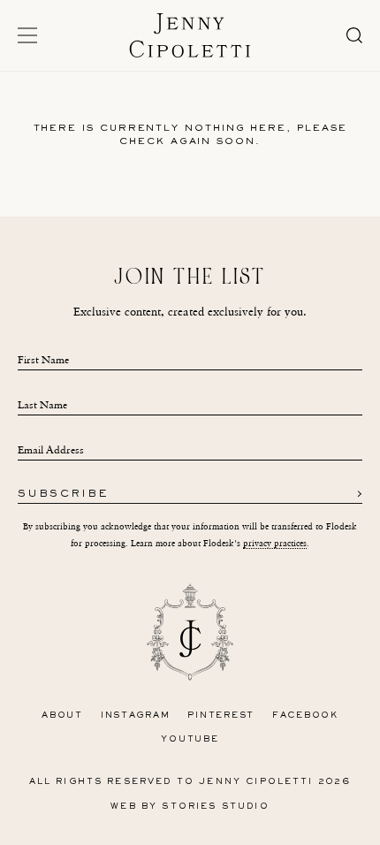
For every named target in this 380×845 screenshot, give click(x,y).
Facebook (305, 715)
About (62, 715)
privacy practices (275, 543)
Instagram (136, 715)
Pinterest (221, 715)
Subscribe (63, 495)
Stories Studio (215, 807)
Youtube (189, 739)
